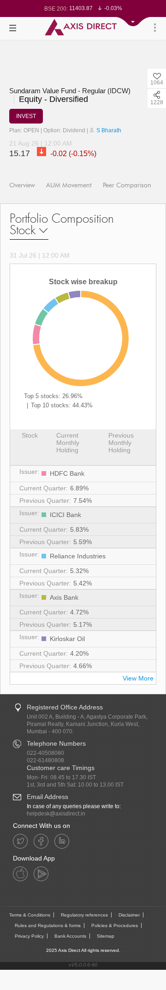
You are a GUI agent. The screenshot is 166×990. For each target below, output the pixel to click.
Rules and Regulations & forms (48, 925)
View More (138, 678)
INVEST (26, 116)
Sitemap (105, 936)
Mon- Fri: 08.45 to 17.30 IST (61, 777)
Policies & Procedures (114, 925)
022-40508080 (45, 753)
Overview (22, 185)
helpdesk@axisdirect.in (56, 813)
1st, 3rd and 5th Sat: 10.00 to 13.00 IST (75, 785)
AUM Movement (69, 185)
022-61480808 (45, 760)
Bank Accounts (70, 936)
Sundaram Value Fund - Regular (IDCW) (69, 91)
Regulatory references (84, 914)
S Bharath (108, 130)
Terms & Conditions (29, 914)
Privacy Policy (29, 936)
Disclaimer (129, 914)
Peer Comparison (127, 185)
